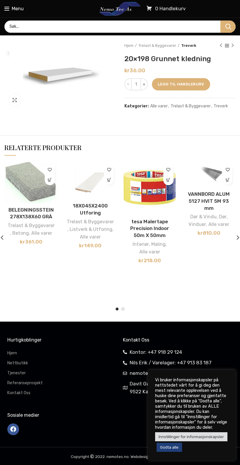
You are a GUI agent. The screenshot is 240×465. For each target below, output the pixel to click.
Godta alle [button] (169, 447)
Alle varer (159, 106)
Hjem (128, 45)
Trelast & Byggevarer (157, 45)
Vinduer (197, 224)
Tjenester (16, 372)
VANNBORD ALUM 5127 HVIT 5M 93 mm (209, 201)
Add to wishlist (50, 170)
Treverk (188, 45)
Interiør (141, 244)
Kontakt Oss (18, 392)
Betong (20, 233)
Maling (158, 244)
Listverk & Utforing (91, 229)
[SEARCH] (228, 26)
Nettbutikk (17, 363)
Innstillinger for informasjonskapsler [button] (191, 437)
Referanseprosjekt (25, 382)
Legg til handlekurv (181, 84)
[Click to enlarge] (14, 100)
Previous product (221, 46)
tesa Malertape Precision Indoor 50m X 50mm (149, 228)
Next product (233, 46)
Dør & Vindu (203, 216)
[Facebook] (13, 429)
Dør (223, 216)
